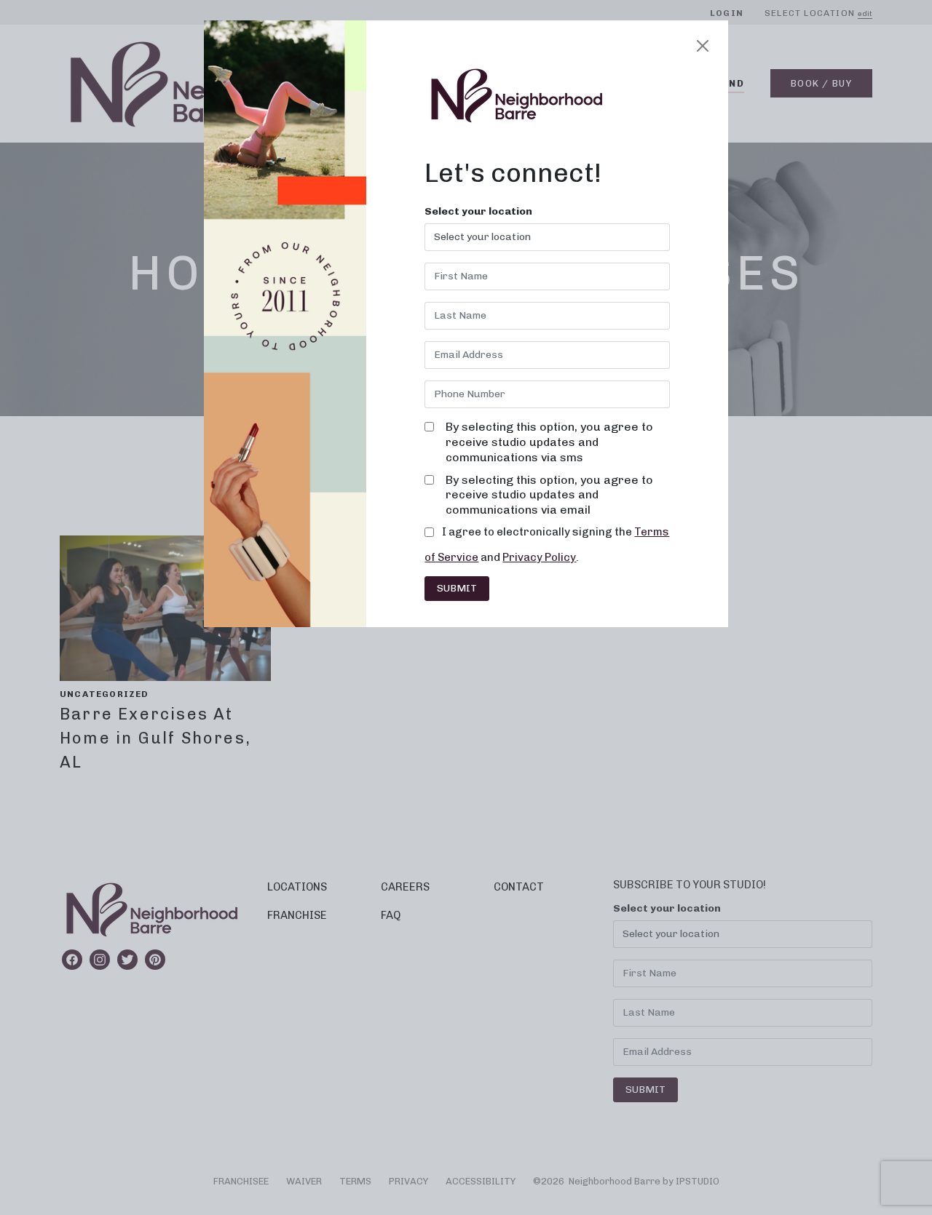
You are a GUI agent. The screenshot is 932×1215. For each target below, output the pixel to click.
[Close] (702, 45)
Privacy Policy (539, 557)
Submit (457, 588)
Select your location (478, 212)
